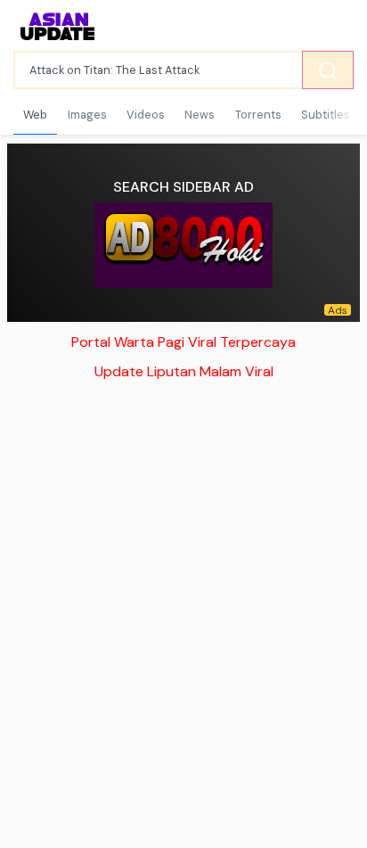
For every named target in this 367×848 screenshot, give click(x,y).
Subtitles (325, 114)
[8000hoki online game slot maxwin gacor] (183, 245)
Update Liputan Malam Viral (183, 371)
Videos (145, 114)
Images (87, 114)
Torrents (258, 114)
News (199, 114)
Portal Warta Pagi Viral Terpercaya (183, 342)
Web (35, 114)
